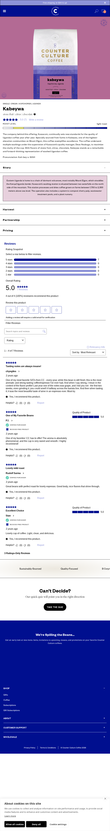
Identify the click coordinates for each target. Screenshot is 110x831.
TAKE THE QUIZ (55, 607)
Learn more (10, 815)
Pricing (54, 230)
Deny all (36, 824)
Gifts (5, 695)
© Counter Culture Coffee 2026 (73, 748)
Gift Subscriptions (11, 710)
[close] (105, 798)
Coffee (6, 700)
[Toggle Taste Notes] (35, 114)
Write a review (36, 120)
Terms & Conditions (48, 748)
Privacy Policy (29, 748)
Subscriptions (9, 705)
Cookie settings (58, 824)
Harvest (54, 209)
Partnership (54, 219)
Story (54, 167)
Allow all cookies (15, 824)
